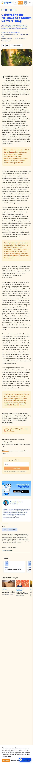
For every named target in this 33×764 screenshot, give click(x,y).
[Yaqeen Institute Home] (6, 3)
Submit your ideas (7, 550)
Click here (5, 451)
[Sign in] (25, 2)
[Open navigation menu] (30, 2)
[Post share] (7, 45)
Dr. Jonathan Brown (14, 32)
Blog (4, 530)
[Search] (15, 2)
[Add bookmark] (3, 45)
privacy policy (6, 756)
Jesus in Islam (12, 530)
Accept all (6, 760)
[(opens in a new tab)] (25, 491)
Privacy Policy (23, 471)
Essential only (15, 760)
